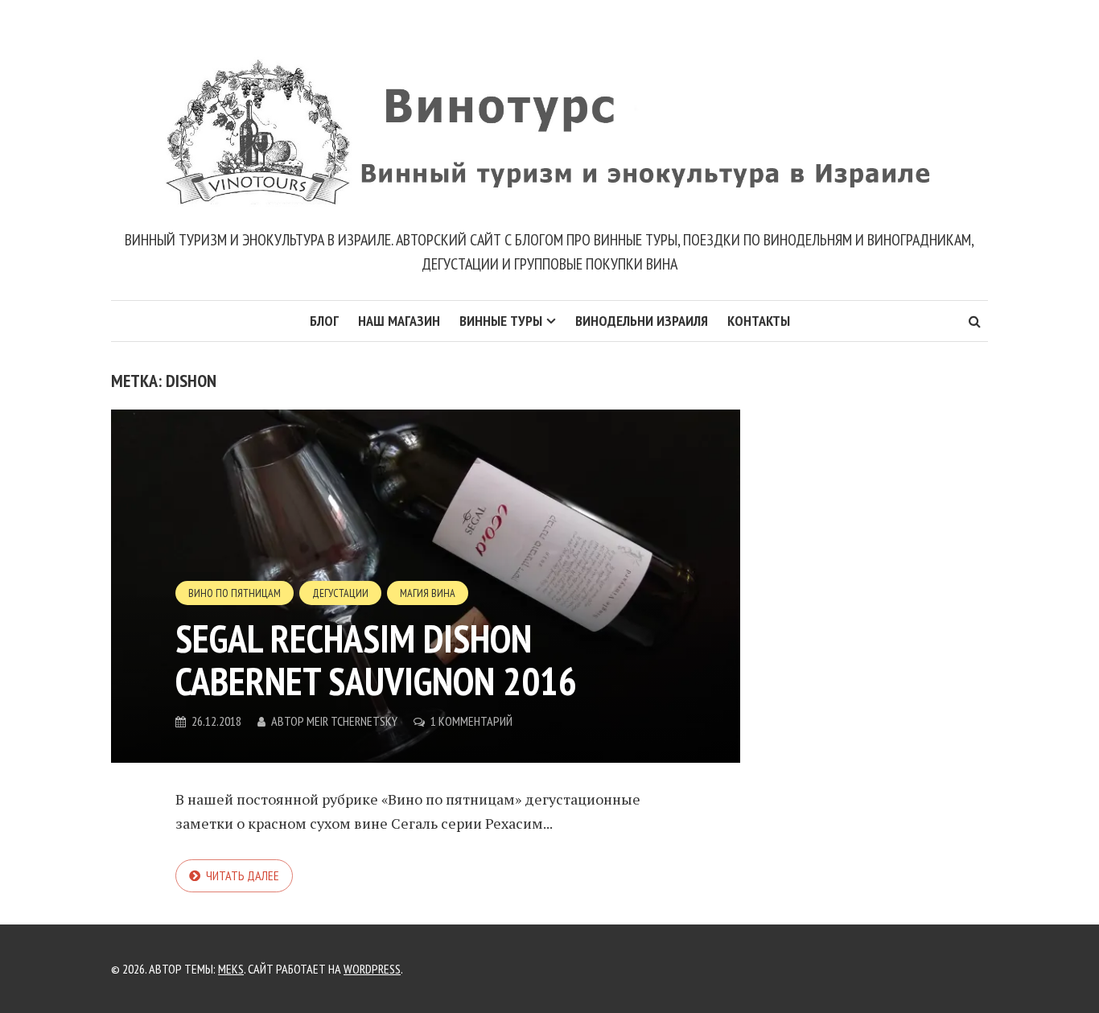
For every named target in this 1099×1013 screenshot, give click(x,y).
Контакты (758, 320)
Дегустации (340, 593)
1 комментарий (471, 721)
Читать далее (242, 875)
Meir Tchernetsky (352, 721)
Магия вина (427, 593)
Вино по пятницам (234, 593)
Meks (231, 969)
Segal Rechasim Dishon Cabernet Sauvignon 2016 (376, 659)
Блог (324, 320)
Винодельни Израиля (641, 320)
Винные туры (500, 320)
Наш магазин (399, 320)
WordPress (372, 969)
